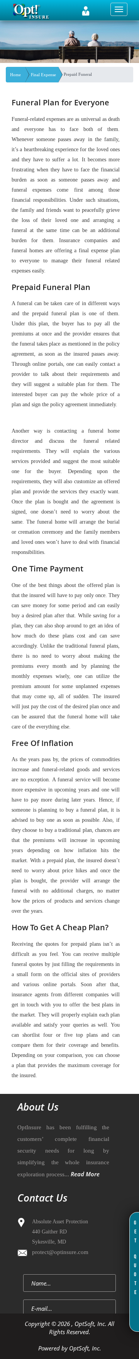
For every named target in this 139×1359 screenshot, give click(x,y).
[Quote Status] (85, 11)
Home (15, 74)
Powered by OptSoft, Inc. (69, 1348)
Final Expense (43, 74)
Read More (85, 1174)
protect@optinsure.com (60, 1252)
